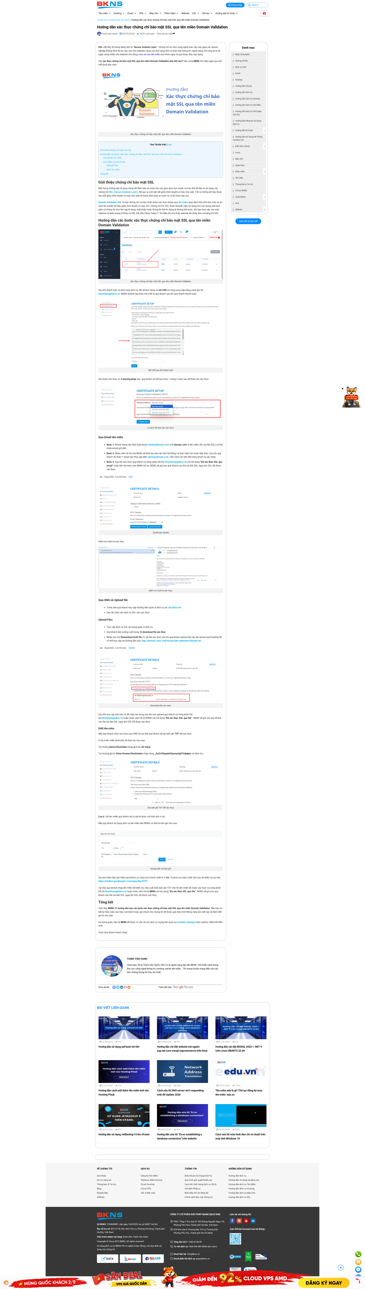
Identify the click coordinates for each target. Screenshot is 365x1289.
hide (169, 144)
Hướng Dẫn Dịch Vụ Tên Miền (248, 105)
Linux (237, 152)
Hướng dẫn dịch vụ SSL (240, 1197)
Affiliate (100, 1197)
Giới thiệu (101, 1176)
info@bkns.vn (193, 1254)
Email (130, 13)
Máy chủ (239, 159)
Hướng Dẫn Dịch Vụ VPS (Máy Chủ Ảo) (247, 113)
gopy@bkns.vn (203, 1258)
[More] (128, 987)
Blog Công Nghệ (242, 54)
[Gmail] (125, 987)
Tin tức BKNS (241, 190)
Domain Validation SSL (110, 202)
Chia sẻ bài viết (165, 33)
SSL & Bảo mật (148, 1193)
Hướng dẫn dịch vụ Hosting (241, 1188)
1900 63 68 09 (195, 1242)
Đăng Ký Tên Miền (149, 1176)
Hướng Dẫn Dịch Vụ (244, 92)
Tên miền (103, 13)
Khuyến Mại (102, 1193)
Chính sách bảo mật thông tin (199, 1197)
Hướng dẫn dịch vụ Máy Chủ (242, 1193)
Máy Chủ (153, 13)
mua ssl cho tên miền (149, 54)
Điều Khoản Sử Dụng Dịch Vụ (198, 1176)
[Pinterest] (239, 1220)
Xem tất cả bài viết (248, 221)
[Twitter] (117, 987)
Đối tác (205, 13)
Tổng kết (104, 174)
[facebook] (232, 1220)
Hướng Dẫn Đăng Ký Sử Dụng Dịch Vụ (247, 122)
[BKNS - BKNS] (110, 4)
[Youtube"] (246, 1220)
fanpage (190, 922)
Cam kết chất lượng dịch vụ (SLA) (200, 1184)
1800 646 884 (195, 1246)
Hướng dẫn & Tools (225, 13)
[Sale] (264, 13)
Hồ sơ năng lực (104, 1180)
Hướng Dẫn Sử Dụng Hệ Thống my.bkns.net (247, 138)
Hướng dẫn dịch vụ (237, 1176)
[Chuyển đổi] (265, 130)
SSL (194, 13)
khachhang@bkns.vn (176, 462)
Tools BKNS (240, 197)
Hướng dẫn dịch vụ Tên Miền (242, 1184)
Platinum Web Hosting (151, 1180)
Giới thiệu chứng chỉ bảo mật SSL (116, 150)
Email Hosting (147, 1184)
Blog (99, 1188)
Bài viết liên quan (113, 1007)
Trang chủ (102, 20)
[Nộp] (249, 5)
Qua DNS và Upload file (114, 162)
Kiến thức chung (242, 146)
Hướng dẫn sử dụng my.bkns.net (244, 1180)
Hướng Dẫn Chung (243, 86)
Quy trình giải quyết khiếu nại (198, 1180)
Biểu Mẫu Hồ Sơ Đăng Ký (196, 1193)
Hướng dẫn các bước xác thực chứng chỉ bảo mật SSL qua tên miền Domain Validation (141, 154)
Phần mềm (169, 13)
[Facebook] (114, 987)
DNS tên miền (113, 169)
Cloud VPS (146, 1188)
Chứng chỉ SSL (241, 61)
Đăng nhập (236, 5)
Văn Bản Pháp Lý (192, 1188)
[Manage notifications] (6, 1282)
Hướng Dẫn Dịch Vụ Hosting (247, 99)
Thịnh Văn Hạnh (109, 33)
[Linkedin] (121, 987)
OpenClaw (239, 165)
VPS (141, 13)
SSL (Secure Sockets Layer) (123, 192)
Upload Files (112, 165)
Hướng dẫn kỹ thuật (119, 20)
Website (185, 13)
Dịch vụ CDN (240, 67)
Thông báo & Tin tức (244, 184)
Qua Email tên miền (112, 158)
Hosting (117, 13)
